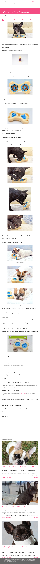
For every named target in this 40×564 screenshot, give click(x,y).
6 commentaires (8, 557)
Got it (23, 563)
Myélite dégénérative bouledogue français (14, 547)
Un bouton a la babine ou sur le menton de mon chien (18, 466)
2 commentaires (8, 477)
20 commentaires (8, 517)
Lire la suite (36, 477)
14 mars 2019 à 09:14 (10, 424)
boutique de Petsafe (23, 393)
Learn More (18, 563)
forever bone (7, 72)
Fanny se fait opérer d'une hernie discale (14, 507)
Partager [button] (3, 477)
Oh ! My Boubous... (7, 1)
